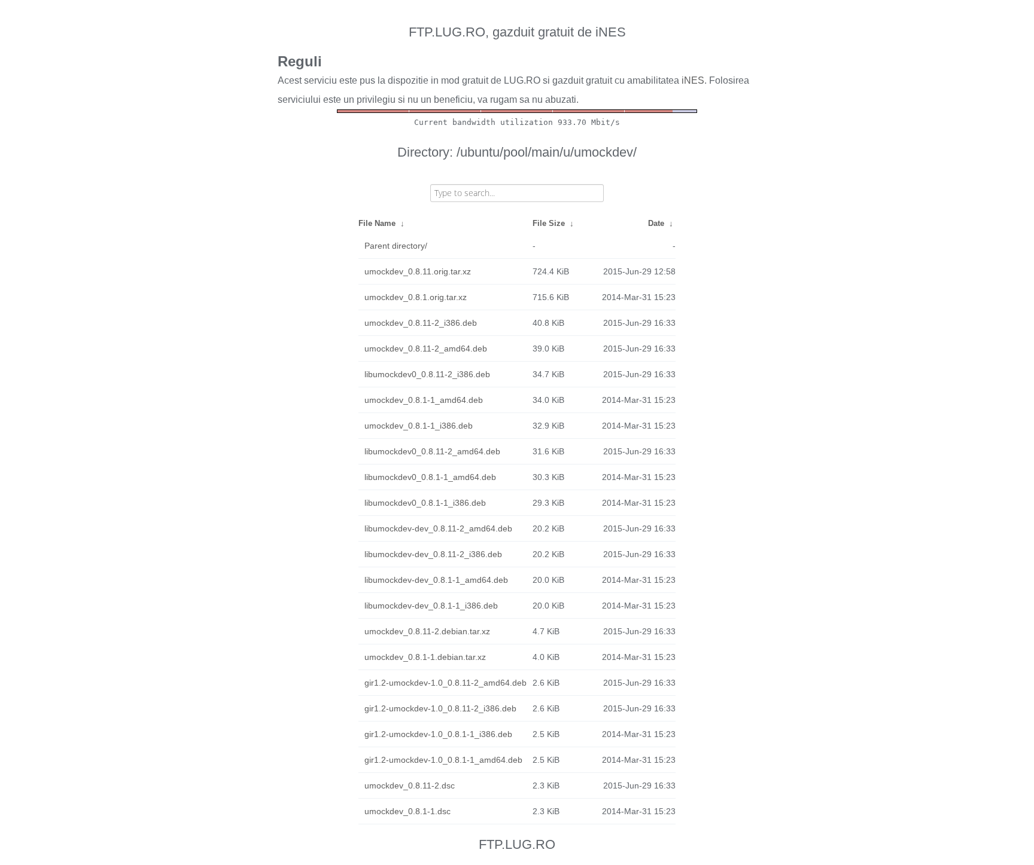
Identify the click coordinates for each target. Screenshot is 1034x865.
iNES (693, 80)
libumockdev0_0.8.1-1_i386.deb (425, 503)
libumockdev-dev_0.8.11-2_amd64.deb (438, 528)
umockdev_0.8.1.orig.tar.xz (415, 297)
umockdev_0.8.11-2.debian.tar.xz (427, 631)
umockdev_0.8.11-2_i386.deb (420, 323)
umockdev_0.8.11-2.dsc (409, 785)
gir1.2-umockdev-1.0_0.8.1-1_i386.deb (438, 734)
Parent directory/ (395, 245)
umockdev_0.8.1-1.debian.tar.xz (425, 657)
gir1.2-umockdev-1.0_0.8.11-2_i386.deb (440, 708)
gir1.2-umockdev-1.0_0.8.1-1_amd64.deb (443, 760)
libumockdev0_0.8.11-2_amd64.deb (432, 451)
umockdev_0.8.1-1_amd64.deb (423, 400)
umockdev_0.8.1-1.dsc (407, 811)
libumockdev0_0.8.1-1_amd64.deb (430, 477)
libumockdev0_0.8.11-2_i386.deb (427, 374)
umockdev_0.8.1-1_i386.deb (418, 425)
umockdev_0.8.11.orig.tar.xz (417, 271)
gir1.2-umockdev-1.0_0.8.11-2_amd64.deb (445, 682)
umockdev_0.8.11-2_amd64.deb (425, 348)
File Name (377, 223)
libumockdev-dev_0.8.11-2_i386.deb (433, 554)
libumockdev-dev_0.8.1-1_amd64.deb (436, 580)
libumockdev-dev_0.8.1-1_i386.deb (431, 605)
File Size (549, 223)
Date (656, 223)
